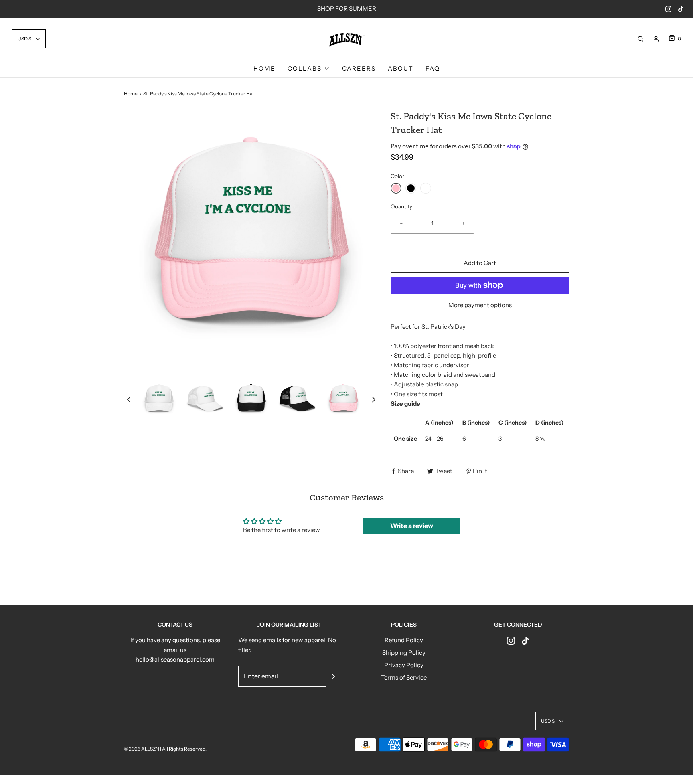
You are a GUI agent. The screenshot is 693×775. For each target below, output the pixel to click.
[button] (29, 38)
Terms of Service (404, 677)
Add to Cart (480, 263)
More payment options (480, 305)
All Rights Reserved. (184, 749)
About (400, 68)
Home (264, 68)
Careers (359, 68)
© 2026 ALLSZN (142, 749)
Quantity (401, 206)
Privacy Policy (404, 665)
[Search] (640, 39)
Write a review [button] (411, 526)
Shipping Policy (404, 652)
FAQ (433, 68)
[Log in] (656, 39)
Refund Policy (404, 640)
